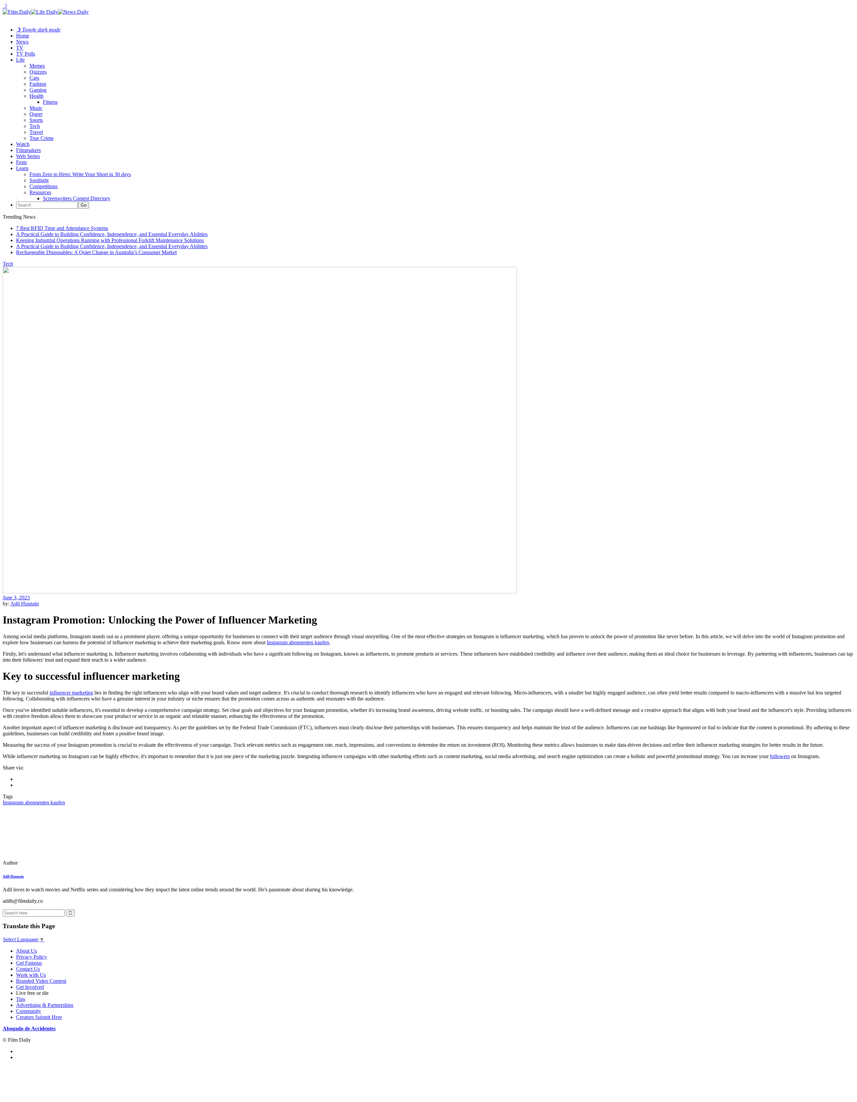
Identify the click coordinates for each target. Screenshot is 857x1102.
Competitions (43, 186)
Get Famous (29, 963)
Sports (36, 120)
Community (28, 1011)
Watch (22, 144)
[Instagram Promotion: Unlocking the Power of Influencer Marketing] (48, 863)
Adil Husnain (24, 603)
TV (19, 48)
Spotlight (39, 180)
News (22, 42)
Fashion (37, 84)
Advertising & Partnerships (44, 1005)
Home (22, 36)
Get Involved (30, 987)
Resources (40, 192)
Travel (36, 132)
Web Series (28, 156)
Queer (36, 114)
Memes (37, 66)
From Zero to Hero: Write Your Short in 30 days (80, 174)
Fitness (50, 102)
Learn (22, 168)
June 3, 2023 (16, 597)
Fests (21, 162)
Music (36, 108)
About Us (26, 951)
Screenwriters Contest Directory (76, 198)
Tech (34, 126)
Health (36, 96)
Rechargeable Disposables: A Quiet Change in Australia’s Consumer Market (96, 252)
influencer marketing (71, 692)
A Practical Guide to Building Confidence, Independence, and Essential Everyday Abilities (112, 234)
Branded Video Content (41, 981)
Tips (20, 999)
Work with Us (31, 975)
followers (780, 756)
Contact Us (28, 969)
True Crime (41, 138)
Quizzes (38, 72)
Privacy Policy (31, 957)
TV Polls (25, 54)
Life (20, 60)
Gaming (38, 90)
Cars (34, 78)
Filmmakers (28, 150)
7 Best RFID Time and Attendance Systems (62, 228)
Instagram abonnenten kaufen (298, 642)
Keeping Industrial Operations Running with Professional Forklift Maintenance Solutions (110, 240)
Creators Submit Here (39, 1017)
